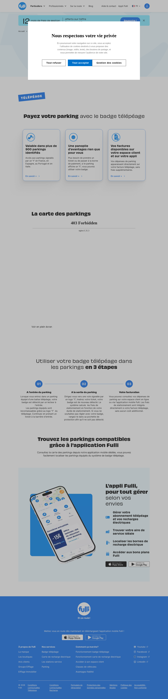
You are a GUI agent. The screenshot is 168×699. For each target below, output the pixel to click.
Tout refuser (53, 63)
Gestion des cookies (109, 63)
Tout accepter (80, 63)
